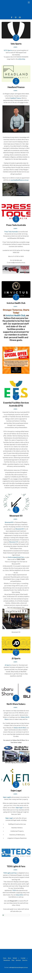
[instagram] (15, 17)
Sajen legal (19, 807)
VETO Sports (8, 50)
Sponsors (18, 960)
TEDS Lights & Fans (16, 866)
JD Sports (16, 658)
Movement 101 (16, 516)
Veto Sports (16, 44)
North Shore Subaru (16, 704)
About (9, 958)
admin (15, 47)
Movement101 (9, 522)
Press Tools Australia (16, 225)
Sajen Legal (16, 790)
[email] (19, 17)
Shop (13, 960)
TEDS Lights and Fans (10, 873)
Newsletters (6, 960)
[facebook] (11, 17)
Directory (24, 960)
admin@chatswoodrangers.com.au (18, 967)
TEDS (14, 890)
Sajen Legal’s (7, 797)
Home (4, 958)
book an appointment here (16, 557)
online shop (21, 59)
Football (23, 958)
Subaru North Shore (20, 727)
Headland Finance (16, 87)
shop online (19, 895)
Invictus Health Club (16, 303)
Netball (15, 958)
